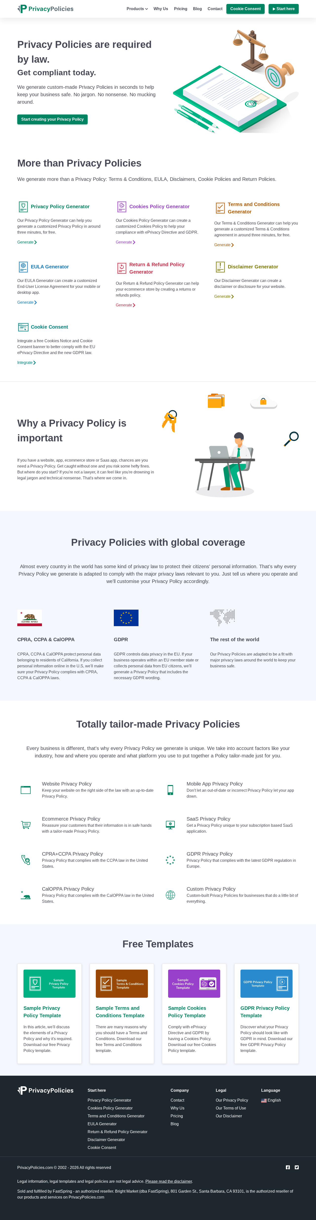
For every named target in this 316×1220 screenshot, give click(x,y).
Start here (285, 9)
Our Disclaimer (229, 1116)
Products (135, 9)
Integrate (25, 362)
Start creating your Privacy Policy (52, 119)
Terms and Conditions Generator (254, 208)
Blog (197, 9)
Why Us (161, 9)
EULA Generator (50, 266)
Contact (215, 9)
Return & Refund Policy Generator (156, 268)
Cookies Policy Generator (159, 206)
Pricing (180, 9)
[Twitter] (297, 1167)
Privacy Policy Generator (60, 206)
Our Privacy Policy (232, 1100)
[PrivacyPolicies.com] (48, 1092)
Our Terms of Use (231, 1108)
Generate (25, 242)
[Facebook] (288, 1167)
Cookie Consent (245, 9)
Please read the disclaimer (168, 1181)
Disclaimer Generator (253, 266)
